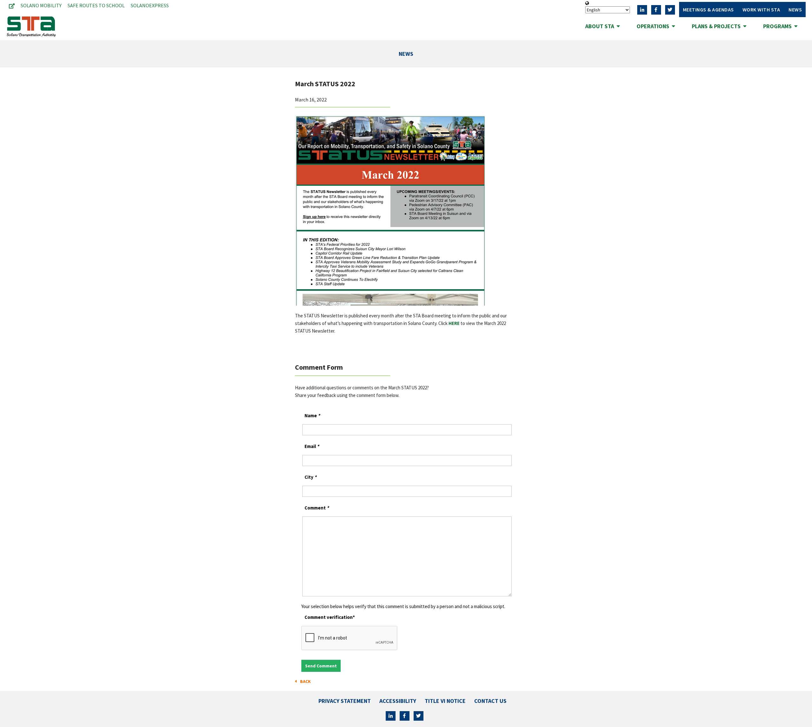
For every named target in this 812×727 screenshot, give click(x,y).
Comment (316, 508)
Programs (778, 26)
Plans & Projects (717, 26)
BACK (304, 681)
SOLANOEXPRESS (150, 5)
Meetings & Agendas (708, 9)
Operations (654, 26)
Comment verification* (329, 617)
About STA (601, 26)
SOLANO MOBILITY (41, 5)
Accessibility (397, 700)
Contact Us (490, 700)
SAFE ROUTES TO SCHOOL (96, 5)
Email (311, 446)
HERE (454, 323)
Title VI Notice (445, 700)
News (795, 9)
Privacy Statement (344, 700)
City (310, 477)
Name (312, 415)
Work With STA (761, 9)
